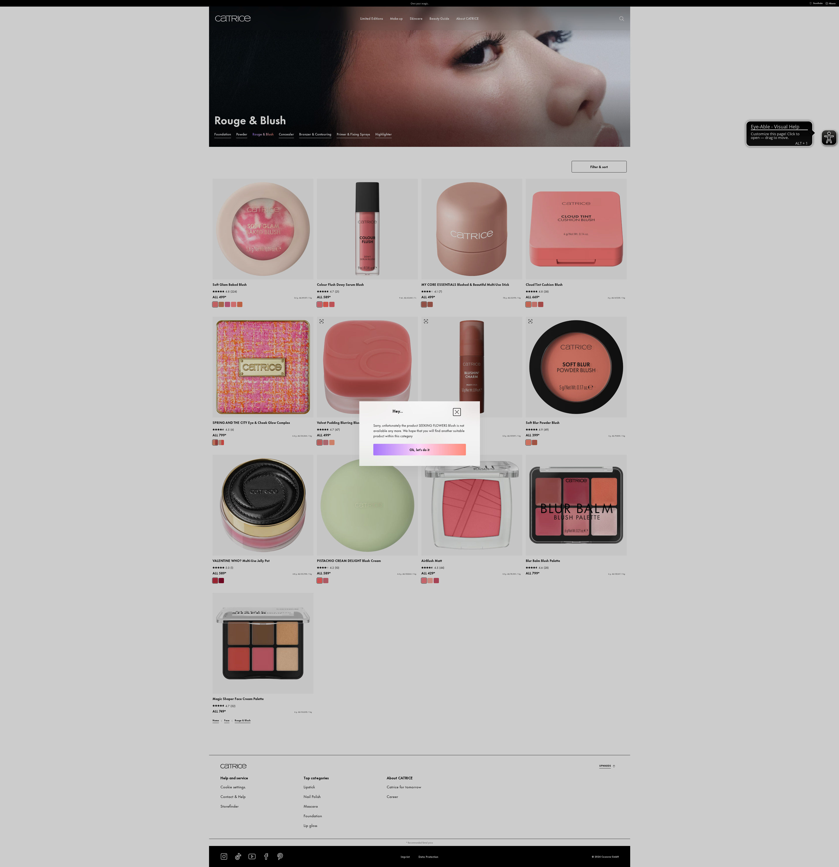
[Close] (457, 412)
